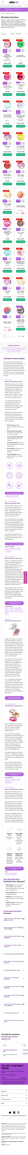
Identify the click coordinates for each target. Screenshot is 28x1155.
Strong (18, 548)
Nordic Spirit (22, 348)
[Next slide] (26, 10)
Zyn (4, 348)
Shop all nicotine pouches (12, 496)
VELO (9, 351)
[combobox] (14, 6)
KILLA (8, 348)
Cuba (18, 351)
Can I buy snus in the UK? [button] (11, 1013)
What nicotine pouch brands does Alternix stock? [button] (14, 919)
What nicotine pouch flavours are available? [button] (14, 937)
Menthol (8, 779)
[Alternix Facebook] (14, 1112)
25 (19, 336)
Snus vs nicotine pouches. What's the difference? (14, 698)
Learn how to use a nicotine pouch (14, 868)
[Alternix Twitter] (10, 1112)
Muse (14, 351)
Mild (7, 548)
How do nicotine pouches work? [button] (13, 954)
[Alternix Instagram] (18, 1112)
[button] (2, 2)
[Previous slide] (2, 10)
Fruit (18, 779)
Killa (12, 611)
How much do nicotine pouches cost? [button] (13, 1021)
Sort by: (12, 33)
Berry (13, 779)
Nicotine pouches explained (14, 493)
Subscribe (23, 1078)
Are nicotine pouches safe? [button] (12, 970)
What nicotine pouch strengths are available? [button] (13, 928)
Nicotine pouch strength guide (14, 544)
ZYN (7, 608)
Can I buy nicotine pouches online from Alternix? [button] (14, 1004)
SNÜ (17, 348)
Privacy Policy (6, 1084)
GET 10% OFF (25, 578)
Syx (21, 611)
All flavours (8, 782)
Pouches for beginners (11, 874)
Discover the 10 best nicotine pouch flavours (14, 774)
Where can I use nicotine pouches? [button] (11, 978)
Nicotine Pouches (10, 13)
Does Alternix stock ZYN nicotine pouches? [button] (14, 996)
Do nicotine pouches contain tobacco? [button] (12, 945)
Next (23, 336)
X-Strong (8, 551)
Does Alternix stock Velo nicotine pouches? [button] (14, 987)
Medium (12, 548)
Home (2, 13)
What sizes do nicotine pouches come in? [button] (13, 962)
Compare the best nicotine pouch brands (14, 603)
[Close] (25, 573)
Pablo (12, 348)
